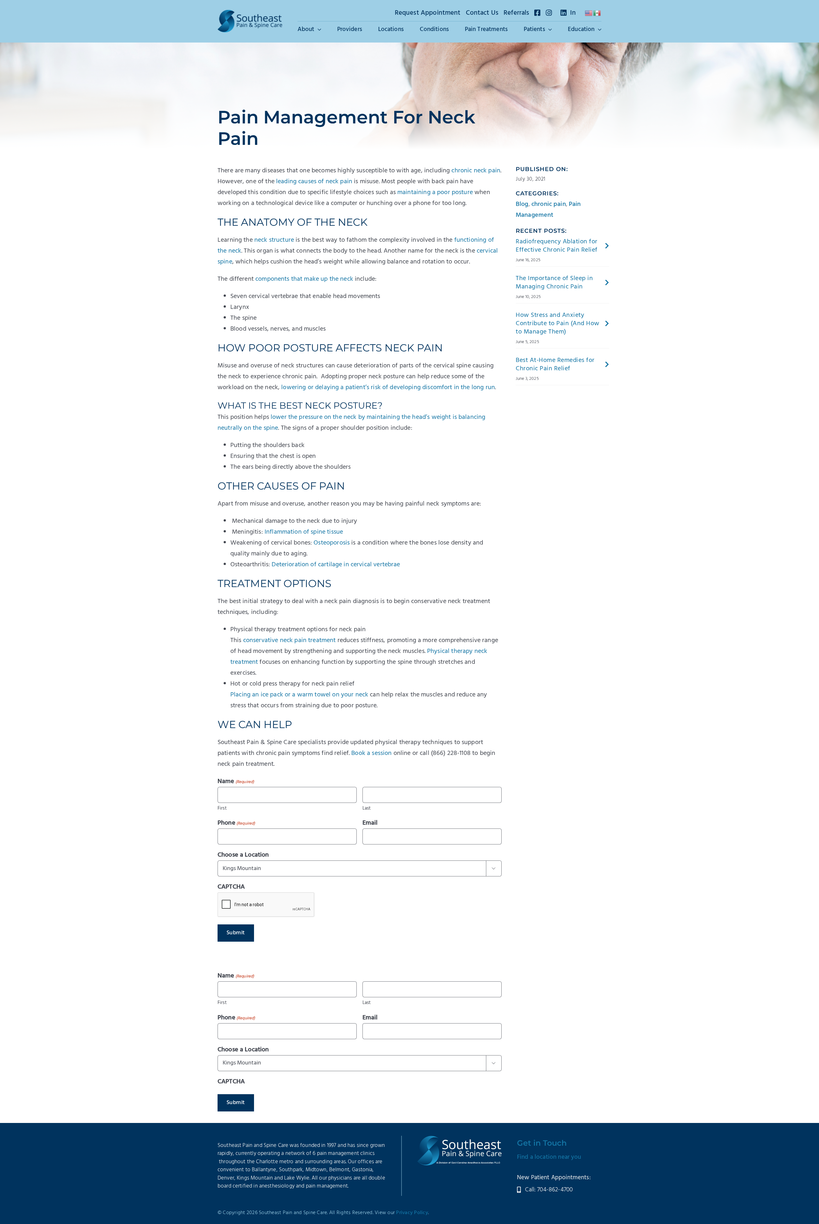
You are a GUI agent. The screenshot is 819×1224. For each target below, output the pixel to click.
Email (370, 823)
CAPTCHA (231, 887)
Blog (522, 204)
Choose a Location (243, 855)
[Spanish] (597, 13)
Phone (236, 823)
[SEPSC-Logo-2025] (250, 13)
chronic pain (548, 204)
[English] (589, 13)
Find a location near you (549, 1157)
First (222, 808)
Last (366, 808)
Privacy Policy (412, 1213)
